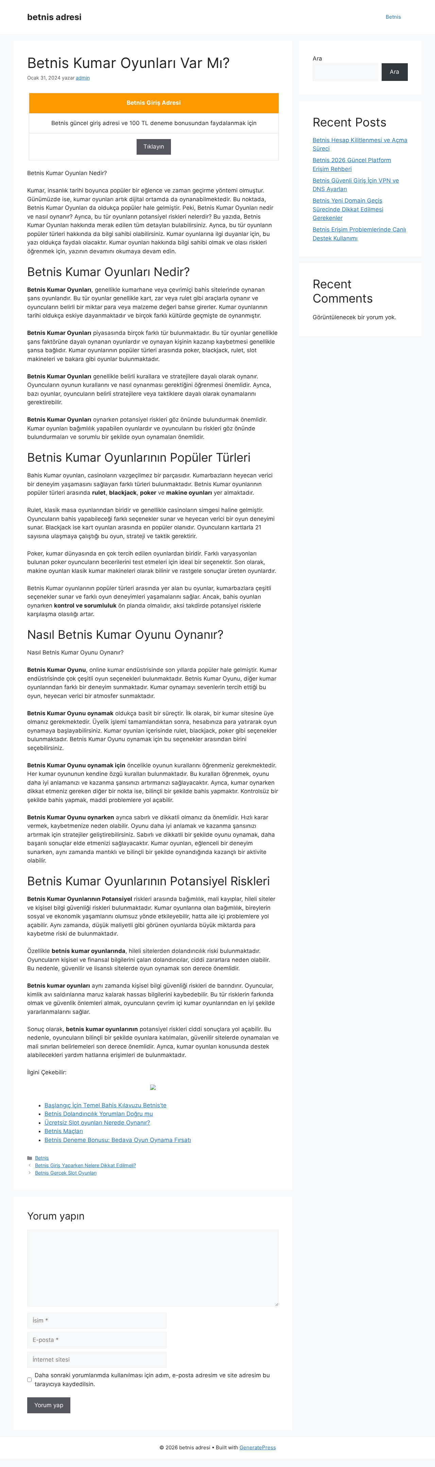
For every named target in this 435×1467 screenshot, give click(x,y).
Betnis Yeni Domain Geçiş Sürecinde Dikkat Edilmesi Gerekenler (348, 209)
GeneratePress (258, 1447)
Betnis (393, 17)
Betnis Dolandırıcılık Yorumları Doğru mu (99, 1113)
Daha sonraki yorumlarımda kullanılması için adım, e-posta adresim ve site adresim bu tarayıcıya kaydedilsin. (152, 1379)
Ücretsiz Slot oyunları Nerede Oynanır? (97, 1122)
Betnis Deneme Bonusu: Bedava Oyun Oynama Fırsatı (118, 1140)
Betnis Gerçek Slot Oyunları (66, 1173)
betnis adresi (54, 17)
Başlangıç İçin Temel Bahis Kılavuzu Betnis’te (106, 1105)
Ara (317, 58)
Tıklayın (153, 146)
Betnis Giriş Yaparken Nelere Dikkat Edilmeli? (85, 1165)
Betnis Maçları (64, 1131)
